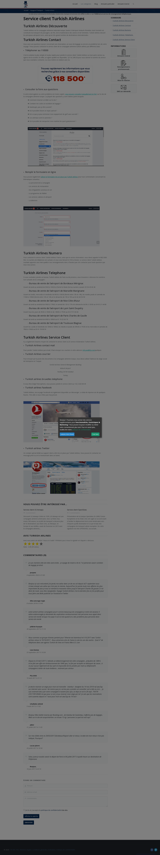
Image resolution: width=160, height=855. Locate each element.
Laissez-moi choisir (67, 434)
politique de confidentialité (81, 430)
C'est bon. (95, 434)
